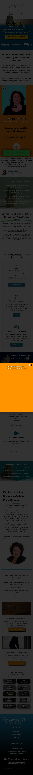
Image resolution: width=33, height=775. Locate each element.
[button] (30, 365)
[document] (16, 387)
